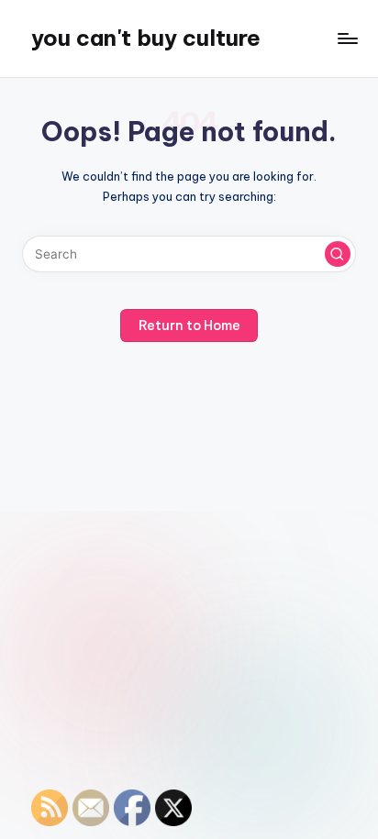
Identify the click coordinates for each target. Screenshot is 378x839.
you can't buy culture (146, 37)
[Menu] (347, 38)
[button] (337, 254)
